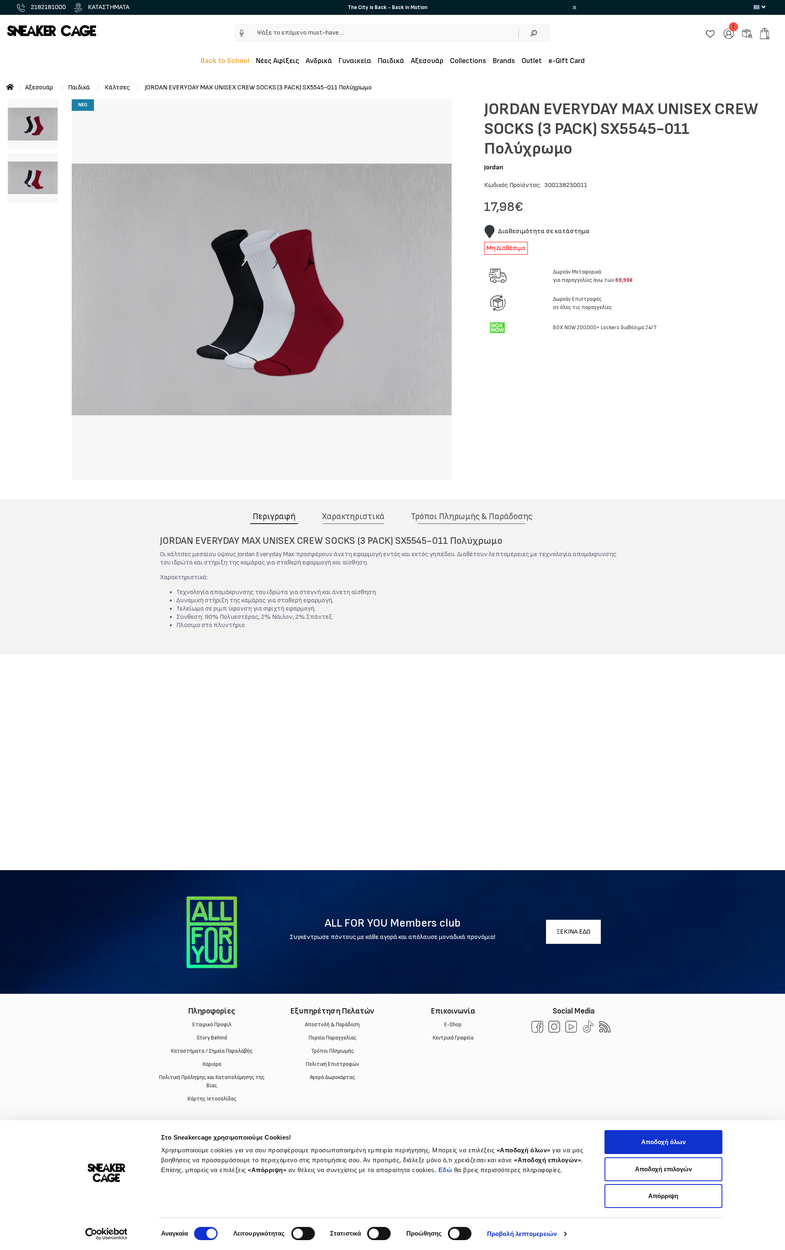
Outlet (532, 60)
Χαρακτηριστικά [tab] (353, 516)
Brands (504, 60)
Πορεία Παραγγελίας (332, 1038)
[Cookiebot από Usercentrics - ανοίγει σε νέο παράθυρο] (106, 1234)
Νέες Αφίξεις (277, 60)
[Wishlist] (710, 33)
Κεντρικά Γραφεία (452, 1038)
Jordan (493, 167)
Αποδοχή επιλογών (663, 1169)
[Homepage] (10, 87)
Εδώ (445, 1169)
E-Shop (453, 1024)
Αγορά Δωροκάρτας (332, 1077)
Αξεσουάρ (427, 60)
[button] (242, 33)
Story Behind (212, 1038)
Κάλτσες (117, 87)
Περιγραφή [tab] (274, 516)
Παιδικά (391, 60)
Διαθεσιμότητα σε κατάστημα (544, 231)
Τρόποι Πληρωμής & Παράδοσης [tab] (471, 516)
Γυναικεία (355, 60)
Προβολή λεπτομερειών (522, 1233)
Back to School (225, 60)
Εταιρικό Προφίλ (211, 1024)
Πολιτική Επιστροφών (332, 1064)
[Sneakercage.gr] (51, 30)
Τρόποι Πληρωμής (332, 1051)
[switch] (303, 1233)
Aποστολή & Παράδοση (332, 1024)
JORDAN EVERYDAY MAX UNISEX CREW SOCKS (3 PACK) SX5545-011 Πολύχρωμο (258, 87)
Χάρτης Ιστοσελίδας (212, 1099)
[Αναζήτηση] (534, 32)
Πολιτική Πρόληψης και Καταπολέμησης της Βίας (212, 1081)
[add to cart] (764, 33)
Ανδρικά (319, 60)
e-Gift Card (566, 60)
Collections (468, 60)
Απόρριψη (663, 1195)
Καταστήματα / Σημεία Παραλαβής (212, 1051)
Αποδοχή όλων (663, 1141)
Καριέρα (211, 1064)
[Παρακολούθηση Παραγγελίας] (747, 33)
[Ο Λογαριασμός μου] (729, 33)
